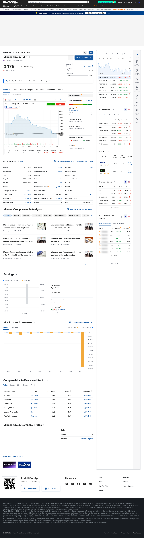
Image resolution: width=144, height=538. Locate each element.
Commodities (110, 54)
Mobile (101, 482)
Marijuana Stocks (106, 9)
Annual (6, 327)
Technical (51, 90)
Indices (101, 54)
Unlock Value (87, 66)
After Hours (33, 9)
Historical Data (16, 95)
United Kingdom (87, 439)
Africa (98, 9)
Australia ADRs (60, 9)
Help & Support (128, 486)
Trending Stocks (106, 182)
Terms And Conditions (110, 533)
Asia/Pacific (91, 9)
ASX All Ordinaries (105, 84)
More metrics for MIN (85, 161)
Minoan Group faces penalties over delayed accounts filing (65, 239)
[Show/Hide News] (35, 100)
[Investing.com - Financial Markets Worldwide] (11, 2)
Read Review (129, 163)
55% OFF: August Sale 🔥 (106, 2)
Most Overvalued (118, 223)
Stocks (7, 9)
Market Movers (105, 109)
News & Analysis (27, 90)
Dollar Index (102, 97)
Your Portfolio (103, 486)
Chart (15, 90)
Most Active (102, 115)
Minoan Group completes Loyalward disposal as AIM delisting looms (18, 226)
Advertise (126, 482)
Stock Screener (83, 6)
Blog (100, 477)
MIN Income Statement (17, 322)
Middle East (82, 9)
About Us (126, 477)
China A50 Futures (104, 94)
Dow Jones (102, 90)
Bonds (119, 54)
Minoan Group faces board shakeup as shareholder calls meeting (66, 253)
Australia (25, 9)
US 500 (101, 87)
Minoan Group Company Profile (22, 424)
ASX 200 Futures (104, 80)
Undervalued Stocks (132, 9)
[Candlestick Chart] (5, 100)
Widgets (101, 490)
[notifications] (135, 2)
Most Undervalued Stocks (106, 217)
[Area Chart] (9, 100)
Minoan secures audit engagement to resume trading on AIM (66, 226)
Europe (75, 9)
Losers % (121, 115)
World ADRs (50, 9)
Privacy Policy (125, 533)
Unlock (35, 395)
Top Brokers (104, 151)
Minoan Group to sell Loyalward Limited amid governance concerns (18, 239)
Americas (68, 9)
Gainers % (112, 115)
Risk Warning (137, 533)
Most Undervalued (105, 223)
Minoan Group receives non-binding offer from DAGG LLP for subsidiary (18, 253)
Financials (40, 90)
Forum (60, 90)
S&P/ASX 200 (103, 77)
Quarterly (14, 327)
